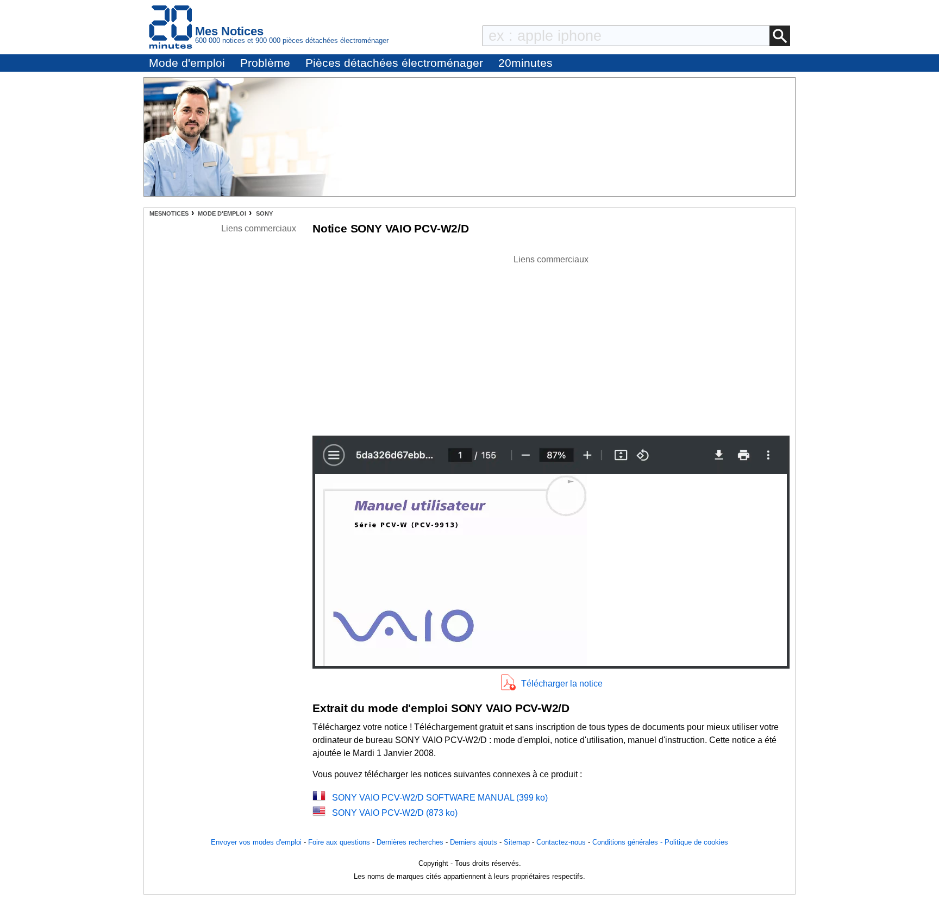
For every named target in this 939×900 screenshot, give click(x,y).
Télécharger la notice (562, 683)
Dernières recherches (410, 842)
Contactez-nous (561, 842)
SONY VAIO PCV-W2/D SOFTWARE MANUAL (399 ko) (440, 797)
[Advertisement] (551, 342)
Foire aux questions (339, 842)
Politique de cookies (696, 842)
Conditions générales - (628, 842)
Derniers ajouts (473, 842)
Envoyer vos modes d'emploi (256, 842)
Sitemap (517, 842)
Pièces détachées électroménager (394, 62)
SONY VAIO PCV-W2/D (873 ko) (395, 812)
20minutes (525, 62)
